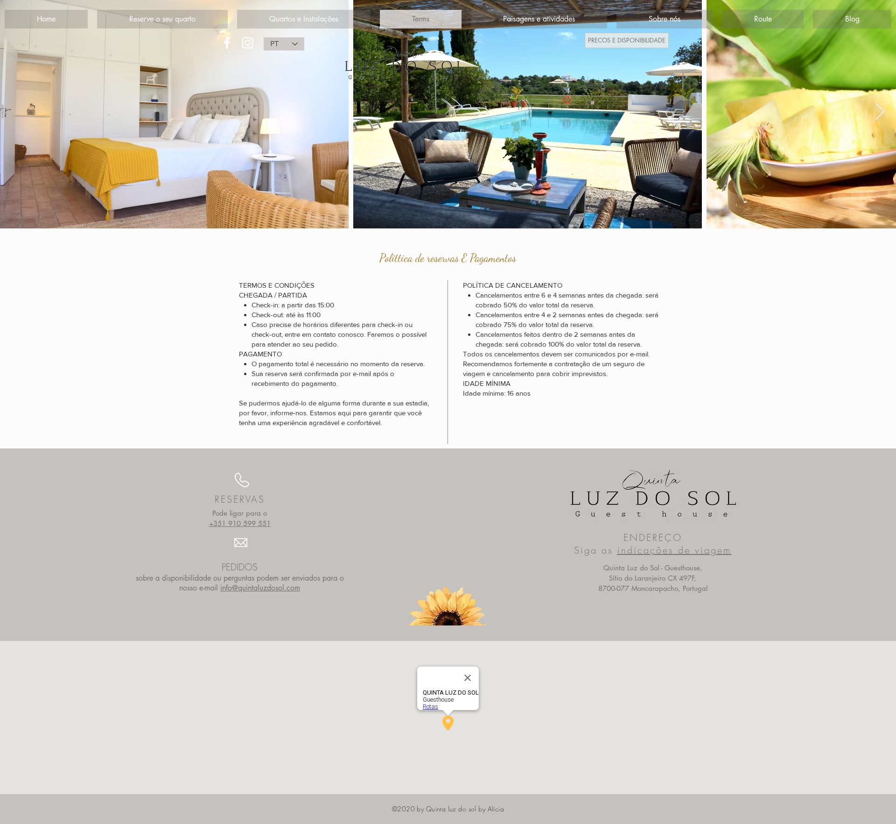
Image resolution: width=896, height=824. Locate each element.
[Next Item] (880, 112)
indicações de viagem (674, 550)
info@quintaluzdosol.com (260, 588)
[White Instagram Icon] (247, 42)
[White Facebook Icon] (227, 42)
